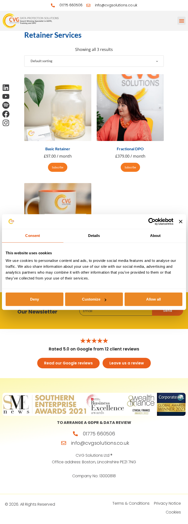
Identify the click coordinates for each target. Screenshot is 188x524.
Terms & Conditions (131, 503)
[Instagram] (5, 122)
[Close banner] (180, 221)
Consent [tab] (32, 235)
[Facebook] (5, 114)
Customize (91, 299)
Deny (34, 299)
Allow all (153, 299)
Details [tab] (94, 235)
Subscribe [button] (57, 167)
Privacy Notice (167, 503)
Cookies (173, 512)
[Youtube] (5, 96)
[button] (181, 21)
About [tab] (155, 235)
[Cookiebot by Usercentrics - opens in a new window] (151, 221)
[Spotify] (5, 105)
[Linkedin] (5, 87)
